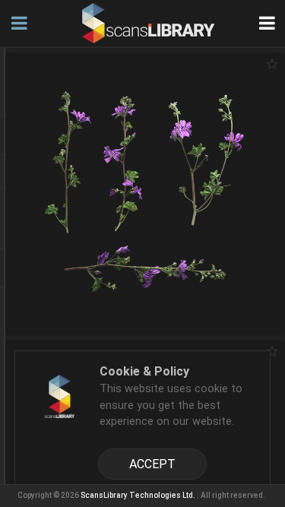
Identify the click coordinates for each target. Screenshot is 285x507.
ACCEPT (152, 464)
